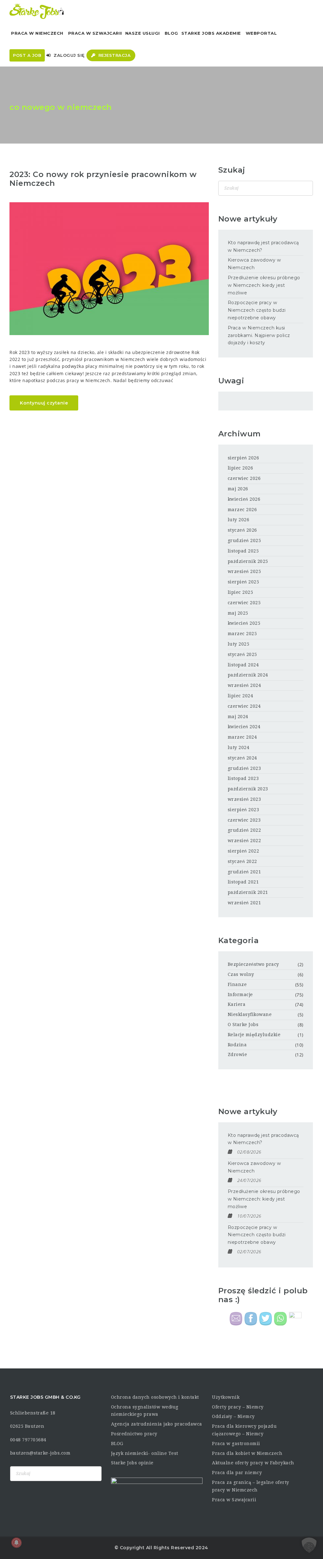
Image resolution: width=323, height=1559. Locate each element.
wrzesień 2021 (244, 902)
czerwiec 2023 (244, 820)
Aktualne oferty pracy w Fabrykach (253, 1462)
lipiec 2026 (240, 467)
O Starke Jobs (243, 1024)
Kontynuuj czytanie (44, 403)
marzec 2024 (242, 737)
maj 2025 (238, 613)
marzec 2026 (242, 509)
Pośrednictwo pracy (134, 1433)
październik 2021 (248, 892)
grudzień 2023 (244, 768)
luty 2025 (239, 644)
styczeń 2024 (242, 757)
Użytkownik (225, 1397)
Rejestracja (114, 55)
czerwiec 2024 (244, 706)
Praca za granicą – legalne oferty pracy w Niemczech (250, 1486)
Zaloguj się (68, 55)
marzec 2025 (242, 633)
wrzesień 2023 (244, 799)
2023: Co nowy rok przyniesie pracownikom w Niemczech (103, 179)
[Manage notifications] (16, 1543)
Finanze (237, 984)
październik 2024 (248, 674)
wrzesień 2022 (244, 840)
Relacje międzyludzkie (254, 1034)
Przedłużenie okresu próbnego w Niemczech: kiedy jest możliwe (264, 285)
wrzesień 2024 (244, 685)
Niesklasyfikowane (250, 1014)
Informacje (240, 994)
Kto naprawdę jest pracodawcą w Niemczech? (263, 246)
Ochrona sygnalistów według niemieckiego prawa (145, 1410)
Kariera (237, 1004)
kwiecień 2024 (244, 726)
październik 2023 (248, 788)
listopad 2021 (243, 881)
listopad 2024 (243, 664)
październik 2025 (248, 561)
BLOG (117, 1443)
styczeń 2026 (242, 530)
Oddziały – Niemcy (233, 1416)
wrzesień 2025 (244, 571)
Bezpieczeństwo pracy (253, 964)
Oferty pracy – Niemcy (238, 1406)
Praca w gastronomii (236, 1443)
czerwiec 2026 (244, 478)
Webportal (261, 33)
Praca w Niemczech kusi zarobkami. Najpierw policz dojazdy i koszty (259, 335)
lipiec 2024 (240, 695)
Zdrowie (237, 1054)
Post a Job (27, 55)
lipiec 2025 (240, 592)
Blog (171, 33)
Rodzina (237, 1044)
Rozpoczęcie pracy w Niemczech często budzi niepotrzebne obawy (257, 310)
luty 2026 (239, 519)
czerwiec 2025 (244, 602)
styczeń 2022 (242, 861)
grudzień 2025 (244, 540)
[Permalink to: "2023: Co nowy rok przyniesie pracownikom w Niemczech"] (108, 268)
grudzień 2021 (244, 871)
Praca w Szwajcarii (95, 33)
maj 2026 (238, 488)
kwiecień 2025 (244, 623)
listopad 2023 (243, 778)
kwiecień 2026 (244, 499)
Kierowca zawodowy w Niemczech (254, 263)
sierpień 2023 (243, 809)
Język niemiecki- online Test (144, 1453)
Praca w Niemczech (37, 33)
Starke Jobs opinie (132, 1462)
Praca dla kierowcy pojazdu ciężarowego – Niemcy (244, 1430)
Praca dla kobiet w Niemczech (247, 1453)
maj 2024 (238, 716)
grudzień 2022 (244, 830)
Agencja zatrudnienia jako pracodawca (156, 1423)
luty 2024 (239, 747)
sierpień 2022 (243, 850)
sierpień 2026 (243, 457)
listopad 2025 (243, 550)
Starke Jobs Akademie (211, 33)
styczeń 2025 (242, 654)
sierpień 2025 (243, 581)
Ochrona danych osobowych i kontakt (155, 1397)
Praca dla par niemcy (237, 1472)
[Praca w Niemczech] (36, 11)
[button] (309, 1545)
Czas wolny (241, 974)
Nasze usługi (142, 33)
